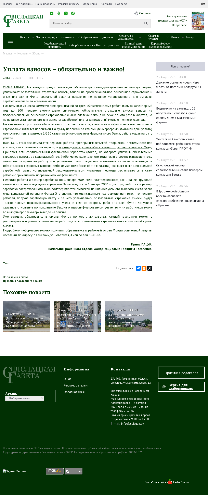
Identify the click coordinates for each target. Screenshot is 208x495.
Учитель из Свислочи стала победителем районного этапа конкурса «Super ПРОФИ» (178, 143)
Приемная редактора (181, 372)
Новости (22, 53)
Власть (24, 37)
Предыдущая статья (15, 277)
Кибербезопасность (82, 45)
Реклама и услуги (68, 4)
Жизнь (174, 37)
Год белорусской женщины (55, 45)
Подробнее (179, 25)
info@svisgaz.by (132, 423)
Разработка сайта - (156, 482)
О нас (67, 379)
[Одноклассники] (144, 268)
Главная (8, 4)
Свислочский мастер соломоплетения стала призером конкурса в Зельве (179, 169)
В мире (190, 37)
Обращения (90, 4)
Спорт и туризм (153, 37)
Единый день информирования (133, 45)
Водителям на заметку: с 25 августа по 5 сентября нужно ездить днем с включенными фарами (77, 320)
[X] (149, 268)
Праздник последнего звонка (22, 281)
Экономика (67, 37)
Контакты (106, 4)
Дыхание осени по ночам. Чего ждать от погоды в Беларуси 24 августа (25, 322)
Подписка (121, 4)
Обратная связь (74, 392)
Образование (90, 37)
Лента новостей (180, 66)
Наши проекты (45, 4)
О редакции (23, 4)
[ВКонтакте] (138, 268)
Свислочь (145, 13)
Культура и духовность (126, 37)
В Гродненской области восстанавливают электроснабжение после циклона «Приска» (127, 320)
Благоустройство (107, 45)
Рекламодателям (76, 385)
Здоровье (107, 37)
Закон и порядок (47, 37)
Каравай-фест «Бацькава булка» (160, 45)
